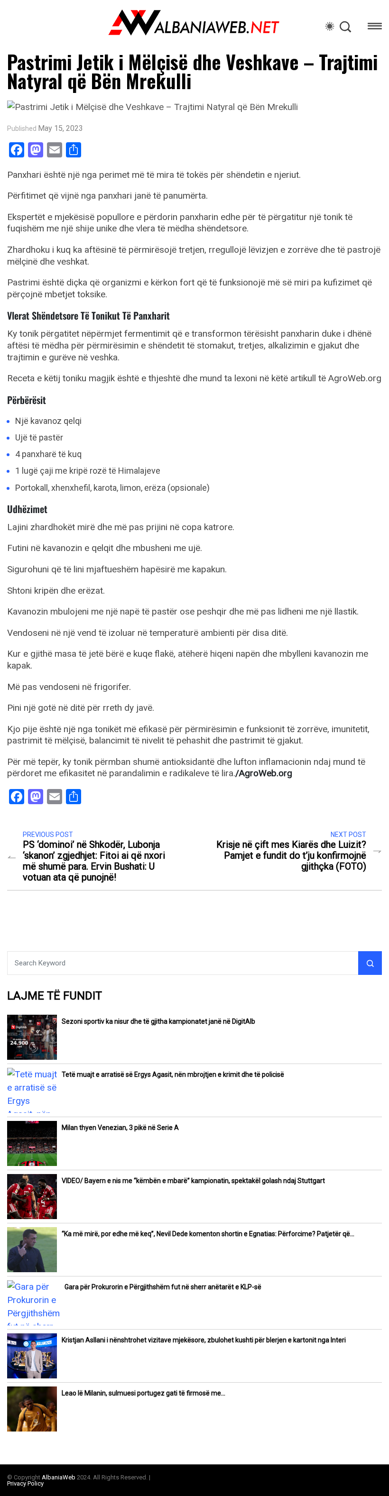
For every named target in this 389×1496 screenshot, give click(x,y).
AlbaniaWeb (58, 1477)
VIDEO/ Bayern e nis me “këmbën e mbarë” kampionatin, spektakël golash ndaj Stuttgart (193, 1180)
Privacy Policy (25, 1483)
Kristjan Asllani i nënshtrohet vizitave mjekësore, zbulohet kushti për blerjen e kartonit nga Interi (204, 1340)
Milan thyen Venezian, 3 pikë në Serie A (120, 1127)
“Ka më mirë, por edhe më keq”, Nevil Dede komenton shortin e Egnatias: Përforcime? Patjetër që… (208, 1234)
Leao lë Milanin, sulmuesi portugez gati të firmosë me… (143, 1393)
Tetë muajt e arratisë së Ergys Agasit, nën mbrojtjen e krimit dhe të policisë (173, 1074)
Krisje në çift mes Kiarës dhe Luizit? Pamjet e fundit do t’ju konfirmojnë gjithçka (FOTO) (291, 855)
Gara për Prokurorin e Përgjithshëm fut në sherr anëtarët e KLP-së (163, 1287)
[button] (375, 27)
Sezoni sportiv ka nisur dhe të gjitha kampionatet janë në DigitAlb (158, 1021)
